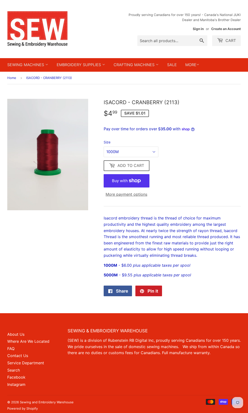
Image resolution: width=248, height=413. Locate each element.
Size (107, 142)
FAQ (11, 348)
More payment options (126, 194)
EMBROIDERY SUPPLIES (79, 64)
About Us (15, 334)
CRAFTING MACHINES (135, 64)
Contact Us (17, 355)
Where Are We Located (28, 341)
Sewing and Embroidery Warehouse (47, 402)
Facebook (16, 377)
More (190, 64)
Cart (230, 40)
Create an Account (226, 29)
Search (13, 370)
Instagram (16, 384)
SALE (172, 64)
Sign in (198, 29)
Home (11, 78)
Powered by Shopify (22, 408)
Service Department (25, 362)
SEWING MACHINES (26, 64)
